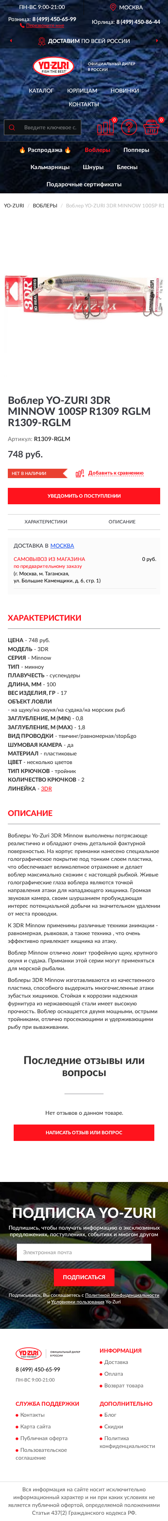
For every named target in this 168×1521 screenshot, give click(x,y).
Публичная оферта (44, 1438)
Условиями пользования (77, 1302)
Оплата (113, 1374)
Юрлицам (82, 91)
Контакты (84, 104)
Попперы (136, 150)
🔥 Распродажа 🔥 (45, 150)
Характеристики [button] (46, 521)
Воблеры (97, 150)
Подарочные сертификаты (84, 184)
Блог (110, 1415)
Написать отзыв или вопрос (84, 1132)
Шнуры (93, 167)
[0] (151, 127)
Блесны (127, 167)
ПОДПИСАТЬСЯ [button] (84, 1277)
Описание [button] (122, 521)
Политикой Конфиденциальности (122, 1295)
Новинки (125, 91)
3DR (46, 789)
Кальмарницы (50, 167)
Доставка (116, 1362)
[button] (42, 25)
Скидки (113, 1427)
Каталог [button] (41, 91)
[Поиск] (12, 127)
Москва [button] (62, 546)
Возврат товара (123, 1386)
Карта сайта (35, 1427)
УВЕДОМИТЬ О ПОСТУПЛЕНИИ (84, 496)
